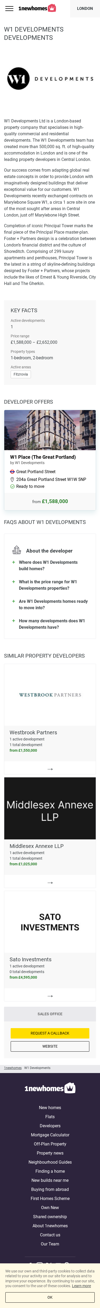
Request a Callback (50, 1033)
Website (50, 1046)
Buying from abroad (50, 1189)
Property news (50, 1153)
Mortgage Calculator (50, 1134)
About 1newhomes (50, 1225)
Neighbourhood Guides (50, 1162)
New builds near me (50, 1180)
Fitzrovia (21, 374)
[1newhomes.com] (50, 1088)
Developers (50, 1125)
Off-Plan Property (50, 1144)
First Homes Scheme (50, 1198)
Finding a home (50, 1171)
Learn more (81, 1286)
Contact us (50, 1234)
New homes (50, 1107)
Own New (50, 1207)
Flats (50, 1116)
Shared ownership (50, 1216)
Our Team (50, 1244)
